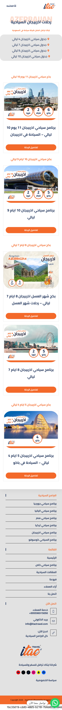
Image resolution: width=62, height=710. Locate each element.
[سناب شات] (39, 672)
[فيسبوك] (44, 672)
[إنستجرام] (33, 672)
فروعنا (53, 579)
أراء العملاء (50, 586)
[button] (55, 703)
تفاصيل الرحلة (31, 147)
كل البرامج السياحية (37, 635)
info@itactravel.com (36, 623)
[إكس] (23, 672)
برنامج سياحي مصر (46, 518)
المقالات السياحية (46, 572)
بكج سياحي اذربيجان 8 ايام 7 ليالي (31, 245)
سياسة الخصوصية (46, 680)
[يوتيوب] (18, 672)
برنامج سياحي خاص (46, 564)
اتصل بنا (52, 593)
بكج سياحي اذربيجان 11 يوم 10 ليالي (31, 76)
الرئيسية (52, 557)
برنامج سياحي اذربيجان (44, 532)
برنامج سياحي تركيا (46, 525)
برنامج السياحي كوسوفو (43, 539)
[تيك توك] (28, 672)
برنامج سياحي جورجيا (45, 503)
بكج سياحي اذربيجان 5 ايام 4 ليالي (31, 404)
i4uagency (48, 700)
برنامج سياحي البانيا (46, 510)
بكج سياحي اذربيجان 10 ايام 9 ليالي (31, 159)
